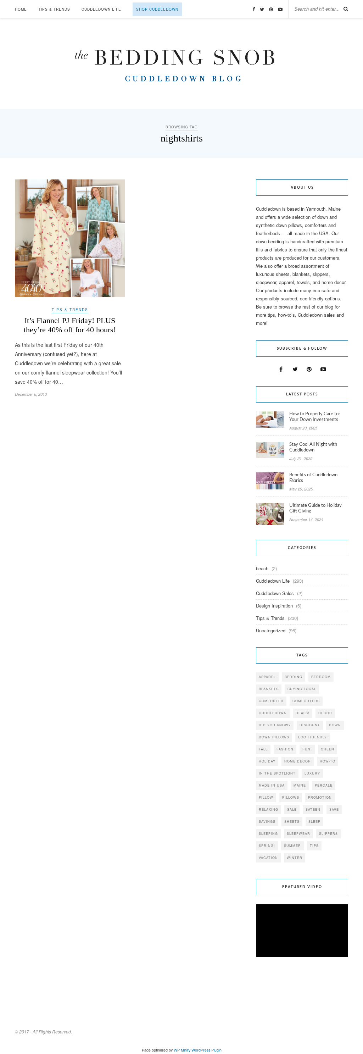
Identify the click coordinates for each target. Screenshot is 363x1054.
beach (262, 568)
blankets (269, 689)
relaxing (268, 809)
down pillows (274, 737)
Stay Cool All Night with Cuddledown (313, 447)
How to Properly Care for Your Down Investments (314, 417)
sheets (292, 821)
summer (292, 845)
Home (21, 9)
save (334, 809)
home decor (297, 761)
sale (292, 809)
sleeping (268, 833)
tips (314, 845)
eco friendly (312, 737)
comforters (306, 701)
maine (300, 785)
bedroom (321, 677)
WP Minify (182, 1050)
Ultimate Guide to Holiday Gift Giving (315, 508)
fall (263, 749)
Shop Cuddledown (157, 9)
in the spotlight (277, 773)
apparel (267, 677)
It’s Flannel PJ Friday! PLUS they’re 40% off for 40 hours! (70, 325)
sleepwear (298, 833)
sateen (313, 809)
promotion (320, 797)
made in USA (272, 785)
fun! (307, 749)
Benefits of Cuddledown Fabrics (313, 478)
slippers (328, 833)
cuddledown (273, 713)
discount (310, 725)
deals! (302, 713)
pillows (290, 797)
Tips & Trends (54, 9)
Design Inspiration (274, 605)
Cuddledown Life (101, 9)
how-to (327, 761)
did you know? (275, 725)
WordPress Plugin (206, 1050)
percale (324, 785)
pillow (266, 797)
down (335, 725)
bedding (293, 677)
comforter (271, 701)
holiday (267, 761)
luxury (312, 773)
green (327, 749)
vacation (268, 857)
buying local (301, 689)
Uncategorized (270, 630)
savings (267, 821)
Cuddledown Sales (275, 593)
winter (294, 857)
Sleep (314, 821)
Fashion (285, 749)
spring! (267, 845)
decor (325, 713)
